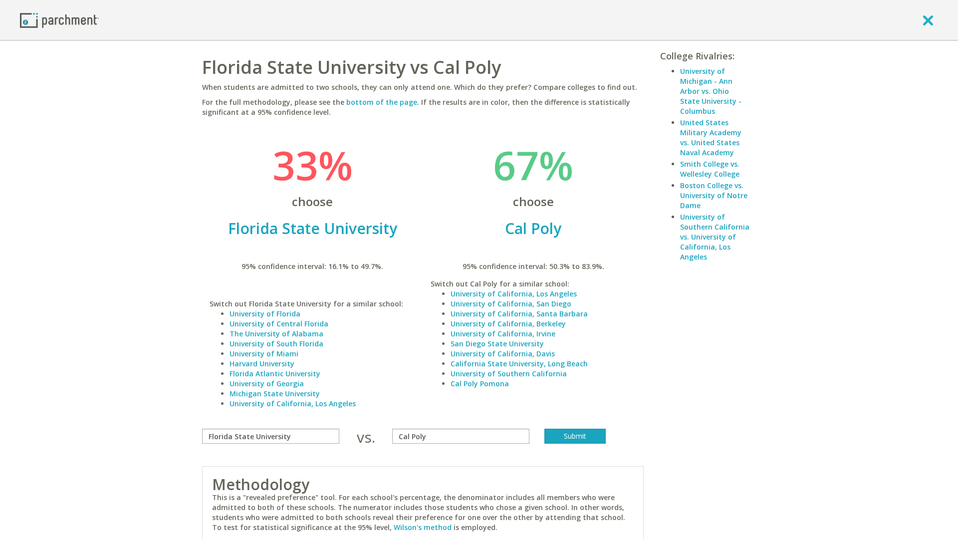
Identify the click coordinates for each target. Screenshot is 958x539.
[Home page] (59, 19)
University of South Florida (276, 343)
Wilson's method (423, 527)
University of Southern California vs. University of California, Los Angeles (714, 237)
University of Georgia (267, 383)
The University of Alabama (276, 333)
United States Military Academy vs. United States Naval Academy (710, 137)
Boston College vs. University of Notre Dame (713, 195)
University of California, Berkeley (508, 323)
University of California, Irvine (503, 333)
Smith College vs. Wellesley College (709, 169)
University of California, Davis (503, 353)
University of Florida (265, 313)
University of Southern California (509, 373)
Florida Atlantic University (275, 373)
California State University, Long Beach (519, 363)
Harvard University (262, 363)
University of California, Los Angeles (293, 403)
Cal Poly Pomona (480, 383)
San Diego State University (497, 343)
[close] (928, 20)
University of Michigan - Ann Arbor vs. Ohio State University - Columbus (710, 91)
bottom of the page (381, 102)
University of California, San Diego (511, 303)
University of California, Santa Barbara (519, 313)
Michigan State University (275, 393)
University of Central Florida (279, 323)
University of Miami (264, 353)
